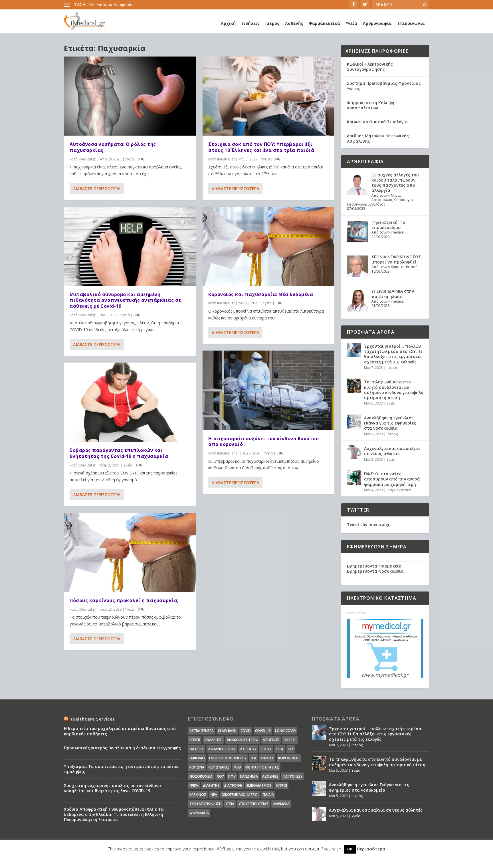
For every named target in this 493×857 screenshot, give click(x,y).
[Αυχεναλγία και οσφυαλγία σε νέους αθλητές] (354, 452)
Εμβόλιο (197, 758)
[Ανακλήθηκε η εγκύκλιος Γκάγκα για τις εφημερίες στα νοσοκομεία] (354, 422)
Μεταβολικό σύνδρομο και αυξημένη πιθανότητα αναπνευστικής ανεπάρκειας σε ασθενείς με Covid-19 (125, 300)
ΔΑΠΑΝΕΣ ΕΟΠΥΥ (222, 749)
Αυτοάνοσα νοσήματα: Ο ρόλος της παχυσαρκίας (113, 147)
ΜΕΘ (237, 767)
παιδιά (268, 794)
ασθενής (270, 776)
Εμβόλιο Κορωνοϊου (227, 758)
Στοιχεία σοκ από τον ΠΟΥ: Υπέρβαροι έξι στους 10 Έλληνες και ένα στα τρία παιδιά (261, 147)
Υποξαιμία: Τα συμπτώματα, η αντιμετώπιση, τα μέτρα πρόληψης (121, 769)
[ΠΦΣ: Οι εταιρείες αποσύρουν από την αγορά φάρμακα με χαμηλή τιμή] (354, 477)
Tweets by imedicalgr (368, 524)
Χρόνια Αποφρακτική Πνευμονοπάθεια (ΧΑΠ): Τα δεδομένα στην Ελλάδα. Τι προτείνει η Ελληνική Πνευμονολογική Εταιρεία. (114, 814)
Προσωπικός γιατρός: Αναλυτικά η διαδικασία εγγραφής (122, 748)
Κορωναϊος (219, 767)
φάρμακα (281, 803)
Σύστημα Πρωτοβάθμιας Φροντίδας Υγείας (384, 86)
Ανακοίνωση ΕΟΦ (242, 739)
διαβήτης (211, 785)
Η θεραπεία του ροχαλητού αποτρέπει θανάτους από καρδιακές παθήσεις (120, 731)
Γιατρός (196, 749)
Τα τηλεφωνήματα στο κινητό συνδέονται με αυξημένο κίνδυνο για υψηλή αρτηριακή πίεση (393, 389)
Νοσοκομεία (201, 776)
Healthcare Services (92, 719)
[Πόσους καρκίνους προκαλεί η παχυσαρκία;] (130, 552)
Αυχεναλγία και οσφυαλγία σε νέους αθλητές (392, 451)
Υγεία (351, 23)
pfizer (194, 739)
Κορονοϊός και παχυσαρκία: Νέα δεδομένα (260, 294)
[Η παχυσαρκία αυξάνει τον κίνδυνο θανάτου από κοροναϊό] (268, 390)
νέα (214, 794)
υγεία (230, 803)
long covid (285, 730)
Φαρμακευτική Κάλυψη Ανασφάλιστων (370, 105)
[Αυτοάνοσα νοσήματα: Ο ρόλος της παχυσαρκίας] (130, 96)
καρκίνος (197, 794)
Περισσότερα (371, 849)
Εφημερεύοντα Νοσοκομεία (375, 571)
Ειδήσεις (250, 23)
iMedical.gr (87, 159)
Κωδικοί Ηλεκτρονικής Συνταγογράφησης (370, 66)
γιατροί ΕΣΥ (292, 776)
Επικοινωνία (411, 23)
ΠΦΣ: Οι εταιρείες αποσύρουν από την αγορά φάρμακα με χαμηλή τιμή (392, 479)
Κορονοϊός (288, 758)
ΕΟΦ (280, 749)
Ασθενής (294, 23)
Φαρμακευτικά (324, 23)
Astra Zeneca (201, 730)
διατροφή (233, 785)
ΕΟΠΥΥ (266, 749)
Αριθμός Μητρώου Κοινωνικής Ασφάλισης (378, 138)
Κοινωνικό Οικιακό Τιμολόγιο (377, 121)
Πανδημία (249, 776)
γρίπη (194, 785)
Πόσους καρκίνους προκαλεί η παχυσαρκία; (124, 600)
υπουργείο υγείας (253, 803)
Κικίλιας (267, 758)
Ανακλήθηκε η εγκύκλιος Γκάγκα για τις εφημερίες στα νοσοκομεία (390, 423)
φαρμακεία (199, 812)
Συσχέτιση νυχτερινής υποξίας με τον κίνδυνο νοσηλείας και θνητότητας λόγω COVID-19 (112, 788)
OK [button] (349, 849)
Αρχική (228, 23)
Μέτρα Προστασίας (262, 767)
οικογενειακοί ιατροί (239, 794)
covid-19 (263, 730)
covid (246, 730)
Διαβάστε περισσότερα (96, 188)
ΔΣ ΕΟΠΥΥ (248, 749)
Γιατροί (290, 739)
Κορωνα (196, 767)
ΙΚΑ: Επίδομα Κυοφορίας (111, 4)
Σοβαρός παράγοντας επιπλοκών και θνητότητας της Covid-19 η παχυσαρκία (119, 453)
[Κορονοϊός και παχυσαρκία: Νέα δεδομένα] (268, 246)
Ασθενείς (271, 739)
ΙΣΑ (253, 758)
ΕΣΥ (291, 749)
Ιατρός (272, 23)
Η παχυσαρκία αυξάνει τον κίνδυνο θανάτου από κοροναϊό (263, 441)
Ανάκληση (213, 739)
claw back (227, 730)
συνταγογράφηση (205, 803)
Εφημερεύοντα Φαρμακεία (374, 566)
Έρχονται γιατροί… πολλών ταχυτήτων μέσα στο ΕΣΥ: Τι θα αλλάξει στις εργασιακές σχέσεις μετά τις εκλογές (393, 354)
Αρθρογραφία (377, 23)
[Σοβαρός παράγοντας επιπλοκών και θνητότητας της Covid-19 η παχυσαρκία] (130, 402)
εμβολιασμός (259, 785)
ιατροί (281, 785)
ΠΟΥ (220, 776)
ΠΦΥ (232, 776)
